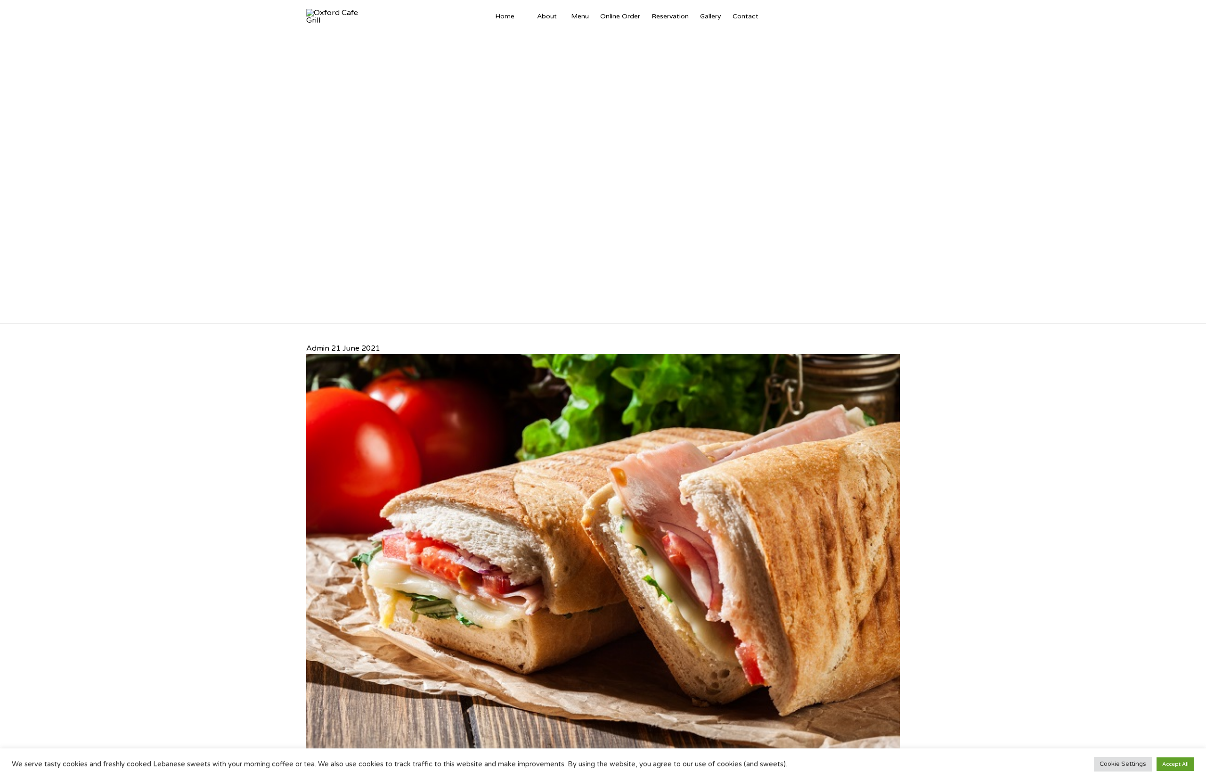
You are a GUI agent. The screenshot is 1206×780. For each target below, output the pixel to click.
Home (504, 16)
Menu (580, 16)
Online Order (620, 16)
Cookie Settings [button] (1123, 764)
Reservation (670, 16)
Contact (745, 16)
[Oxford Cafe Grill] (335, 16)
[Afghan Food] (525, 16)
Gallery (710, 16)
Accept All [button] (1175, 764)
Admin (317, 348)
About (547, 16)
